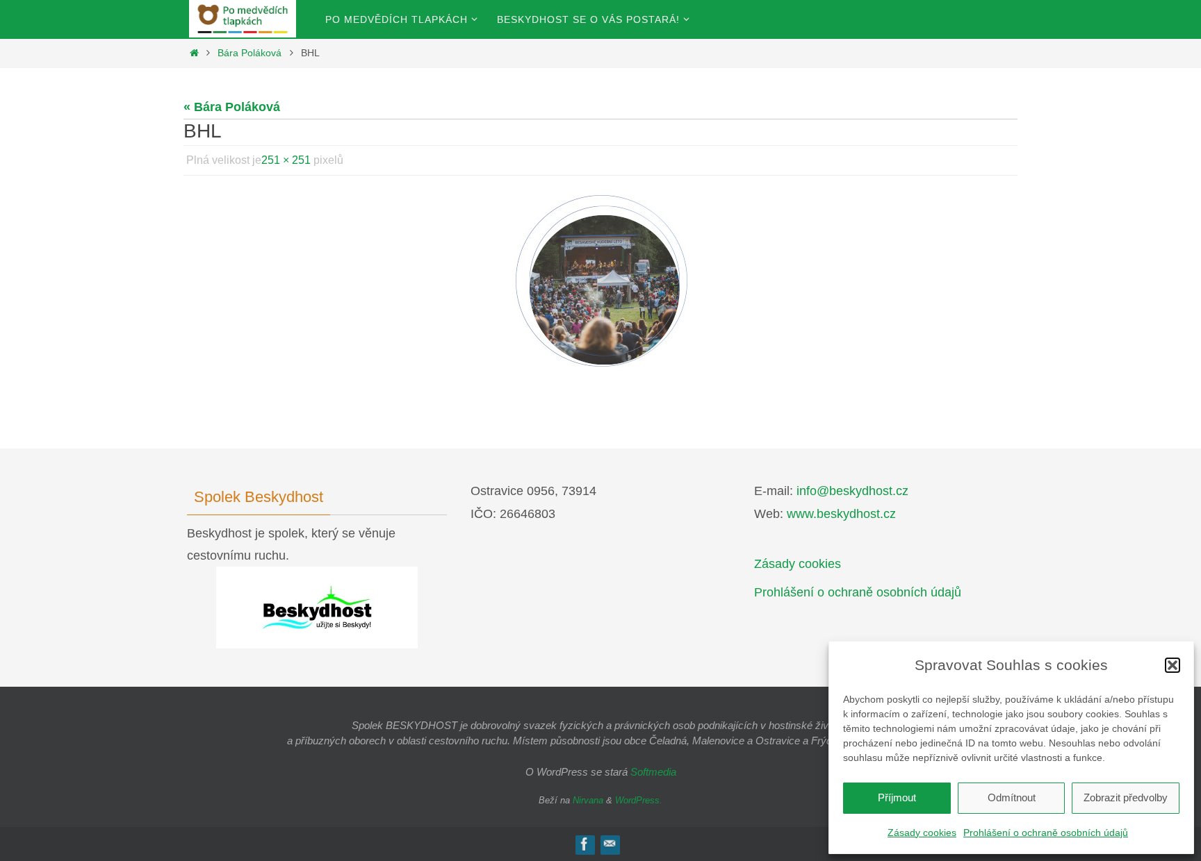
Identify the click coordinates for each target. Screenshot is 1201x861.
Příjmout (897, 797)
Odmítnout (1012, 797)
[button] (1172, 665)
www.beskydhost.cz (841, 514)
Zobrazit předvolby (1126, 797)
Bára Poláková (249, 52)
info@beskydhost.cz (852, 491)
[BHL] (600, 282)
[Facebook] (584, 844)
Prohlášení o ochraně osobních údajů (1045, 832)
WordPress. (638, 800)
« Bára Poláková (231, 107)
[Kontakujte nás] (609, 844)
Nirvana (588, 800)
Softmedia (653, 772)
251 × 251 (286, 160)
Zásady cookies (922, 832)
